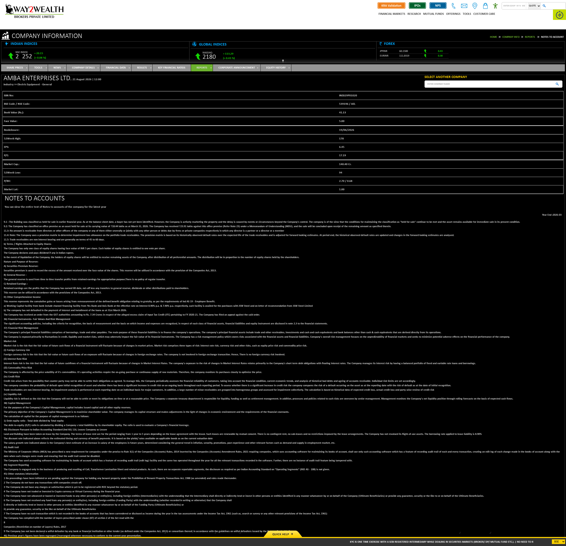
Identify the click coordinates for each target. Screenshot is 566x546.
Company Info (511, 37)
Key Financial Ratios (171, 67)
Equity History (276, 67)
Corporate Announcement (236, 67)
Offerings (453, 14)
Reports (530, 37)
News (57, 67)
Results (142, 67)
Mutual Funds (433, 14)
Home (493, 37)
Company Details (83, 67)
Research (414, 14)
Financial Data (116, 67)
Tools (467, 14)
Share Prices (15, 67)
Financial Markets (392, 14)
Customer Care (484, 14)
